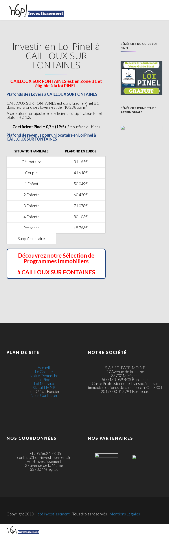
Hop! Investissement (52, 513)
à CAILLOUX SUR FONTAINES (56, 272)
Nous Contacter (44, 395)
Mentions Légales (124, 513)
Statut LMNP (44, 387)
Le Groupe (44, 371)
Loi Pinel (44, 379)
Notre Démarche (43, 375)
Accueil (44, 367)
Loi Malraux (44, 383)
